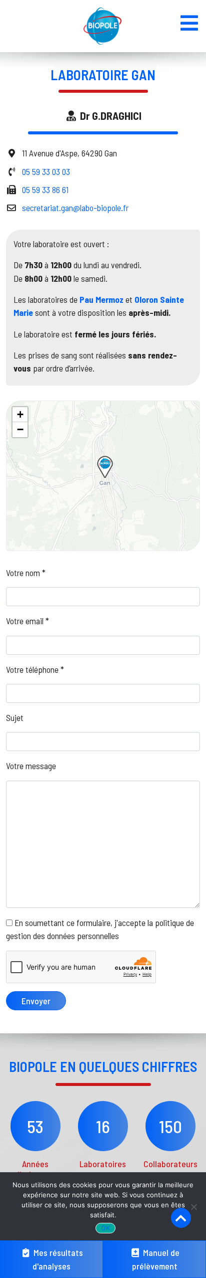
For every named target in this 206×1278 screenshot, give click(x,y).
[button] (105, 467)
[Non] (193, 1207)
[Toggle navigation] (189, 23)
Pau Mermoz (102, 299)
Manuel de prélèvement (156, 1259)
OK (105, 1228)
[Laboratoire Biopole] (103, 26)
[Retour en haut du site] (181, 1218)
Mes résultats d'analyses (57, 1259)
